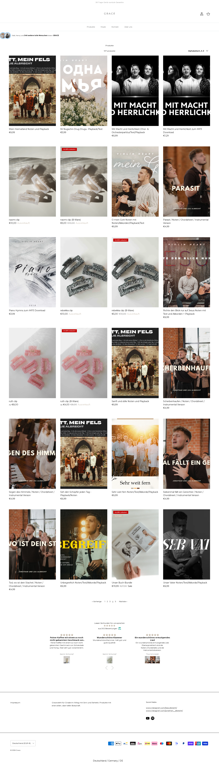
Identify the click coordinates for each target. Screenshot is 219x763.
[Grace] (109, 14)
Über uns (128, 27)
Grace (18, 750)
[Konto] (201, 14)
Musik (103, 27)
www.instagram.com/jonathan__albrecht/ (164, 711)
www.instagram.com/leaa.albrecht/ (161, 708)
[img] (109, 625)
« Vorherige (96, 601)
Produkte (91, 27)
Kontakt (115, 27)
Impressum (15, 702)
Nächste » (123, 601)
